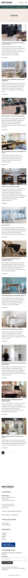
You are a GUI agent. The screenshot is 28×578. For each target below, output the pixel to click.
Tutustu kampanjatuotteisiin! (20, 7)
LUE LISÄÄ (5, 57)
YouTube (4, 539)
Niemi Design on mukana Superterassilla (13, 116)
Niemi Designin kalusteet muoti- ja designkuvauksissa (11, 259)
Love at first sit (6, 225)
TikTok (3, 538)
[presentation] (14, 32)
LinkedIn (4, 536)
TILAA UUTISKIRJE (7, 562)
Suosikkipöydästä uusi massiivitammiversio (14, 295)
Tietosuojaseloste (6, 524)
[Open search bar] (19, 2)
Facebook (4, 534)
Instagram (4, 533)
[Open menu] (26, 2)
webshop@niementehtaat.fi (14, 511)
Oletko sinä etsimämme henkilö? (11, 186)
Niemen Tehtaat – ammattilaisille (10, 515)
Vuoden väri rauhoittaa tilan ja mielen (12, 329)
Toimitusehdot (5, 523)
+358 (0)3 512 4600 (9, 504)
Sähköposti (5, 556)
